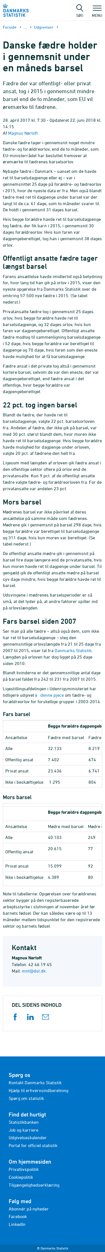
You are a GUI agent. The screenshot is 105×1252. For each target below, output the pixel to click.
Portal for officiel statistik (33, 1145)
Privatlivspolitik (24, 1169)
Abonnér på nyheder (29, 1208)
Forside (10, 27)
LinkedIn (17, 1224)
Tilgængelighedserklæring (34, 1184)
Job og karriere (23, 1129)
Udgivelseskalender (28, 1137)
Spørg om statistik (26, 1098)
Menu (97, 15)
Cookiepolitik (21, 1177)
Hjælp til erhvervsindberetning (38, 1090)
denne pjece (52, 695)
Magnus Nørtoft (23, 133)
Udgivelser (43, 27)
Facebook (18, 1216)
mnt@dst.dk (34, 970)
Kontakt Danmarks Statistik (35, 1082)
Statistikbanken (24, 1122)
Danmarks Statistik (73, 650)
